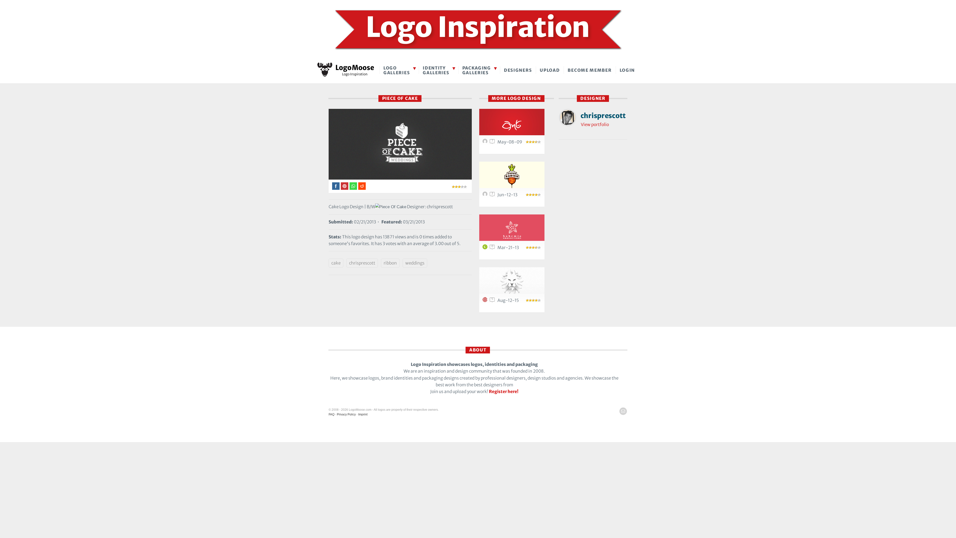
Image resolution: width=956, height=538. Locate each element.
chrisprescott (362, 263)
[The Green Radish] (511, 178)
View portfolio (595, 124)
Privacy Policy (346, 414)
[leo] (511, 283)
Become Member (589, 70)
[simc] (486, 301)
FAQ (331, 414)
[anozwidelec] (486, 195)
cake (336, 263)
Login (627, 70)
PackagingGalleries (476, 70)
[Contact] (623, 411)
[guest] (486, 142)
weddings (414, 263)
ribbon (390, 263)
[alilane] (486, 248)
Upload (550, 70)
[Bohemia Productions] (511, 230)
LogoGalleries (396, 70)
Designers (518, 70)
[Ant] (511, 125)
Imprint (362, 414)
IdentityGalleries (436, 70)
